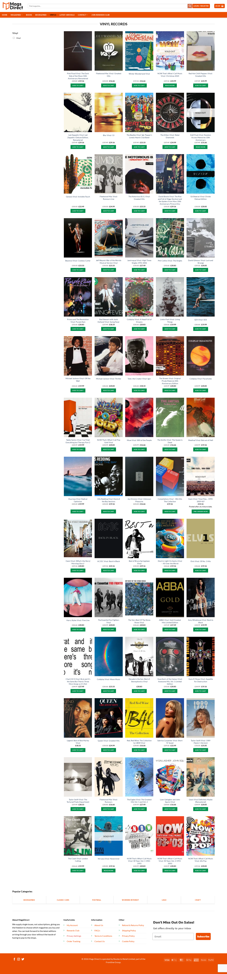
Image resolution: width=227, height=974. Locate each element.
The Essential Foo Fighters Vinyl (108, 621)
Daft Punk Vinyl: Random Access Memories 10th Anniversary (200, 137)
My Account (72, 925)
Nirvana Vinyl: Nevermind (108, 859)
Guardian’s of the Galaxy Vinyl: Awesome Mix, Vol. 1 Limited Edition (170, 681)
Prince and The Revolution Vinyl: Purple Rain (78, 320)
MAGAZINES (16, 15)
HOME (4, 15)
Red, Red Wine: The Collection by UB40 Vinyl (139, 741)
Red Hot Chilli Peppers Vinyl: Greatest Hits (201, 74)
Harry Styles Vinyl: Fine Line (77, 620)
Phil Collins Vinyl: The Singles (170, 261)
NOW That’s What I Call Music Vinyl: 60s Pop (200, 859)
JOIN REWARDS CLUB (100, 15)
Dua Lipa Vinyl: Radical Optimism (77, 500)
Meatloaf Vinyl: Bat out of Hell (200, 440)
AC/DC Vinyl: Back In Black (108, 561)
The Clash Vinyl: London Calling (78, 859)
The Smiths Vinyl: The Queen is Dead (169, 441)
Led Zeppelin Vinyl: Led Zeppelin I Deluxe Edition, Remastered (77, 137)
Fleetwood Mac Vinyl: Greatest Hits (108, 74)
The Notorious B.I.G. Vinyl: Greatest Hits (139, 197)
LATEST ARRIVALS (67, 15)
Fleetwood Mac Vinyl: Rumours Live (109, 197)
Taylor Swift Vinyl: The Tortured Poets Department (78, 800)
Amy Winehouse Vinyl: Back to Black (200, 621)
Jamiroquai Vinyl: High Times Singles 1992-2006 (139, 261)
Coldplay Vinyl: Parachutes (201, 379)
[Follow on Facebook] (14, 959)
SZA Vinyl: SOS (200, 320)
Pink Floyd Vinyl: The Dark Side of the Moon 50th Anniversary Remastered (78, 75)
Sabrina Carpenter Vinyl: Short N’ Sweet (169, 741)
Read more (170, 85)
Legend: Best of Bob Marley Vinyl (78, 741)
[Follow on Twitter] (22, 959)
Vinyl (18, 38)
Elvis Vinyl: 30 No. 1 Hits (201, 561)
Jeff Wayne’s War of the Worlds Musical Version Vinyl (108, 261)
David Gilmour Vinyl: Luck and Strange (200, 261)
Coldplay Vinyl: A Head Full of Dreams (139, 320)
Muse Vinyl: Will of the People (139, 440)
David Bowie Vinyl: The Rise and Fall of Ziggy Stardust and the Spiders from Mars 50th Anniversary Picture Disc (170, 200)
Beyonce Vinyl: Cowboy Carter (78, 261)
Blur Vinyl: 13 (108, 135)
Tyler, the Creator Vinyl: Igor (139, 379)
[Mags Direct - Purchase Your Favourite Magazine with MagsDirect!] (13, 6)
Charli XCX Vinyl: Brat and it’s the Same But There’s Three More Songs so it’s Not (78, 681)
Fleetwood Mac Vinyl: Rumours (109, 800)
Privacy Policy (128, 936)
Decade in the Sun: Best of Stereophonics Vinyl (139, 680)
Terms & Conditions (103, 936)
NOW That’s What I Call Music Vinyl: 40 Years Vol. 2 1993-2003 (170, 861)
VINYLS (53, 15)
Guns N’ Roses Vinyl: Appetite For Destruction (201, 680)
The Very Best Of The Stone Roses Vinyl (139, 621)
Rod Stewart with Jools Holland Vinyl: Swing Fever (109, 320)
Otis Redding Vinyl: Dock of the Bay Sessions (108, 500)
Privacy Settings (74, 936)
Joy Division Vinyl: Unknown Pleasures (139, 500)
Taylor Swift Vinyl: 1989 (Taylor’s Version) (200, 741)
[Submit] (190, 6)
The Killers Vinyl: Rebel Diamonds (169, 136)
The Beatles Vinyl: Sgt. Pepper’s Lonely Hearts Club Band (139, 136)
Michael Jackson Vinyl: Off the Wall (78, 379)
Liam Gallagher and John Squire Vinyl (170, 800)
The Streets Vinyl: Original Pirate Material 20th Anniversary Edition (170, 380)
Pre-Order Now (201, 511)
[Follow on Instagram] (18, 959)
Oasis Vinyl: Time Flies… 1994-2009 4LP (200, 500)
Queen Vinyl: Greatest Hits (109, 741)
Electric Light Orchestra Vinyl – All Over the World (170, 562)
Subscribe (203, 936)
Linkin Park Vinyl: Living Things (170, 320)
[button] (219, 6)
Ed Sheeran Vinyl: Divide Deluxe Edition (201, 197)
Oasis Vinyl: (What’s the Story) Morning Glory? (78, 562)
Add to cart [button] (77, 85)
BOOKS (29, 15)
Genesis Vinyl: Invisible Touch (78, 196)
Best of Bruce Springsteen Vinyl (139, 562)
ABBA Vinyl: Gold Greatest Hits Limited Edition (170, 621)
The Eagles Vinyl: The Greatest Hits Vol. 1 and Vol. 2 (139, 800)
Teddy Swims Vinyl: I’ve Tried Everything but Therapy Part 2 (78, 441)
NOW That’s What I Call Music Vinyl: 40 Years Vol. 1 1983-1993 (139, 861)
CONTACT (82, 15)
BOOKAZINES (41, 15)
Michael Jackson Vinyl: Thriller (108, 379)
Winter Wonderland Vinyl (139, 74)
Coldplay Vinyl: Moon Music (108, 679)
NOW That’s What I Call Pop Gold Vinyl (108, 441)
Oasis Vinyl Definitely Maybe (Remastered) (200, 800)
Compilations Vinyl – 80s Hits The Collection (170, 500)
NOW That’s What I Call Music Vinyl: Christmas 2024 (170, 74)
